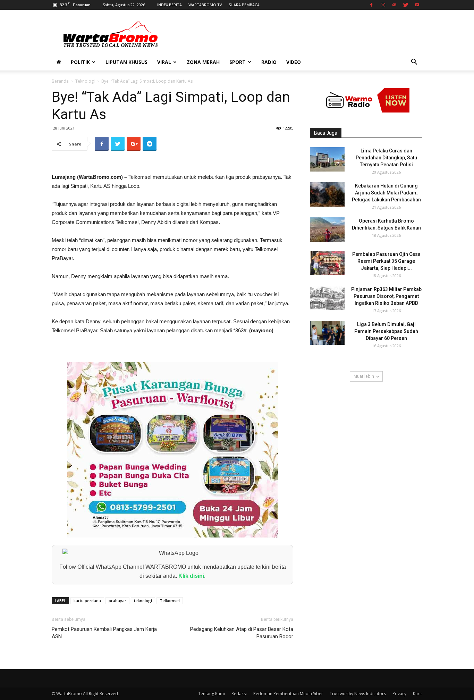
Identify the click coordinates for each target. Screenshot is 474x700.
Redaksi (239, 694)
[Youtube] (417, 5)
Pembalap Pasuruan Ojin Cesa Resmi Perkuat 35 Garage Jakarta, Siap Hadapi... (386, 261)
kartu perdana (87, 600)
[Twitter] (405, 5)
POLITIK (80, 62)
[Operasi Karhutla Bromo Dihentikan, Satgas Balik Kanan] (327, 229)
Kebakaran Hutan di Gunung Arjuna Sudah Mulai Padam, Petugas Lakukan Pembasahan (386, 192)
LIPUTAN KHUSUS (126, 62)
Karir (417, 694)
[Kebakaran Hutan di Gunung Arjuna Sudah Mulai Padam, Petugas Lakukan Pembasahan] (327, 194)
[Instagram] (383, 5)
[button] (414, 62)
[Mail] (394, 5)
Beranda (60, 81)
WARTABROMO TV (205, 4)
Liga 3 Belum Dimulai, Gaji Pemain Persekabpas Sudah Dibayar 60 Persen (386, 331)
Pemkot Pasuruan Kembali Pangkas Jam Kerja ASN (104, 633)
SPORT (237, 62)
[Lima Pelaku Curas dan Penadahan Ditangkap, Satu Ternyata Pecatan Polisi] (327, 159)
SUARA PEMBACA (244, 4)
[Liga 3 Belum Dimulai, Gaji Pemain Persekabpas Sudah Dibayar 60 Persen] (327, 333)
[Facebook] (371, 5)
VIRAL (164, 62)
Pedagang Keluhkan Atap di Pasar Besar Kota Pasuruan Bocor (241, 633)
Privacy (399, 694)
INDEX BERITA (169, 4)
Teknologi (85, 81)
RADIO (269, 62)
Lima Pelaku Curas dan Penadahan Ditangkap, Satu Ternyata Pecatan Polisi (386, 157)
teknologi (143, 600)
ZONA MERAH (203, 62)
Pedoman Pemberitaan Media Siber (288, 694)
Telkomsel (170, 600)
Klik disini (191, 576)
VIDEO (293, 62)
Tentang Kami (211, 694)
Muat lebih (364, 376)
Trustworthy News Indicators (358, 694)
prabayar (117, 600)
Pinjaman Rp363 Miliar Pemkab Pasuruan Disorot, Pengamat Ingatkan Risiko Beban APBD (386, 296)
